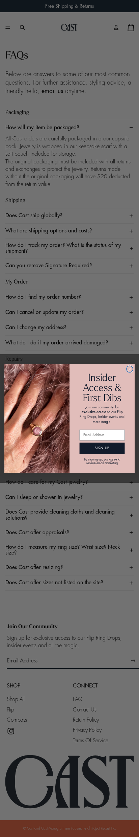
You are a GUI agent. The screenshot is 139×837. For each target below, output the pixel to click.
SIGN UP (102, 448)
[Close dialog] (130, 369)
